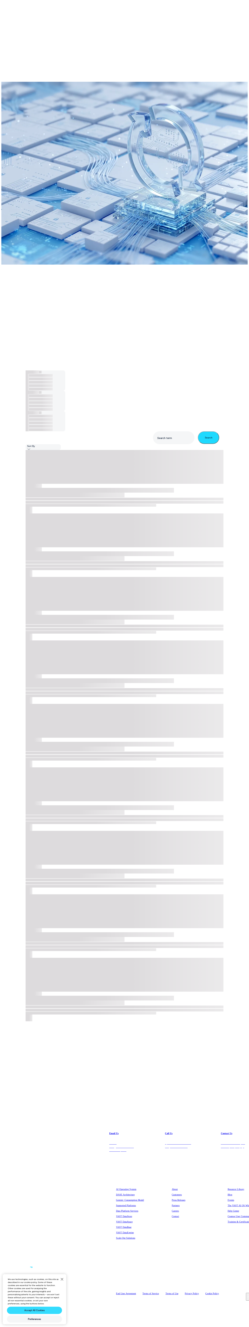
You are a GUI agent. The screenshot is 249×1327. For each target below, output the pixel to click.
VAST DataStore (124, 1216)
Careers (175, 1211)
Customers (177, 1194)
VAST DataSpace (124, 1222)
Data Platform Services (127, 1211)
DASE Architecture (125, 1194)
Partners (176, 1205)
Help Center (233, 1211)
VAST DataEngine (125, 1232)
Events (231, 1200)
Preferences (231, 1293)
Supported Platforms (126, 1205)
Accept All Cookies (34, 1310)
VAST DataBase (123, 1227)
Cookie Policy (212, 1293)
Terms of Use (171, 1293)
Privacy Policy (192, 1293)
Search (208, 437)
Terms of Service (150, 1293)
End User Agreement (126, 1293)
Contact (175, 1216)
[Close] (62, 1279)
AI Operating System (126, 1189)
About (175, 1189)
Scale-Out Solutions (125, 1238)
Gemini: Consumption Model (130, 1200)
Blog (230, 1194)
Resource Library (236, 1189)
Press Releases (178, 1200)
